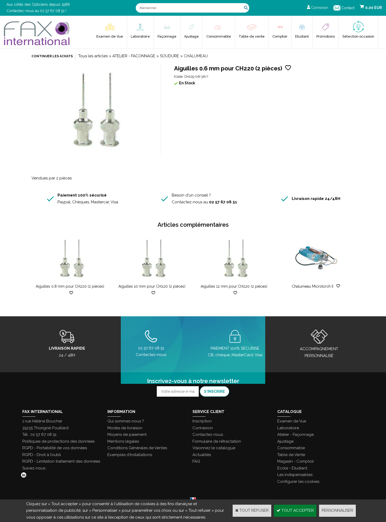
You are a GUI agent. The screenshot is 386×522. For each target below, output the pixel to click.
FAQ (196, 461)
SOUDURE (169, 56)
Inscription (202, 421)
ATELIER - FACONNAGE (133, 56)
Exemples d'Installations (129, 454)
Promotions (325, 36)
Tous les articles (93, 56)
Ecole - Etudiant (292, 468)
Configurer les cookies (298, 481)
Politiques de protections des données (58, 441)
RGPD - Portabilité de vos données (54, 448)
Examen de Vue (109, 36)
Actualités (201, 454)
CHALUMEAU (196, 56)
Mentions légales (123, 441)
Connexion (202, 428)
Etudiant (302, 36)
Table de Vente (291, 454)
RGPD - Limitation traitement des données (61, 461)
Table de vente (252, 36)
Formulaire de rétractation (216, 441)
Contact (347, 8)
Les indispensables (294, 474)
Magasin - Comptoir (295, 461)
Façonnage (167, 36)
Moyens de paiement (127, 434)
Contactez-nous (207, 434)
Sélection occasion (358, 36)
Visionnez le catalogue (213, 448)
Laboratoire (140, 36)
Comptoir (280, 36)
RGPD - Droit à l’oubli (41, 454)
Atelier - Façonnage (295, 434)
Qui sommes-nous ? (125, 421)
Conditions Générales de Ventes (137, 448)
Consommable (218, 36)
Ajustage (191, 36)
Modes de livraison (124, 428)
